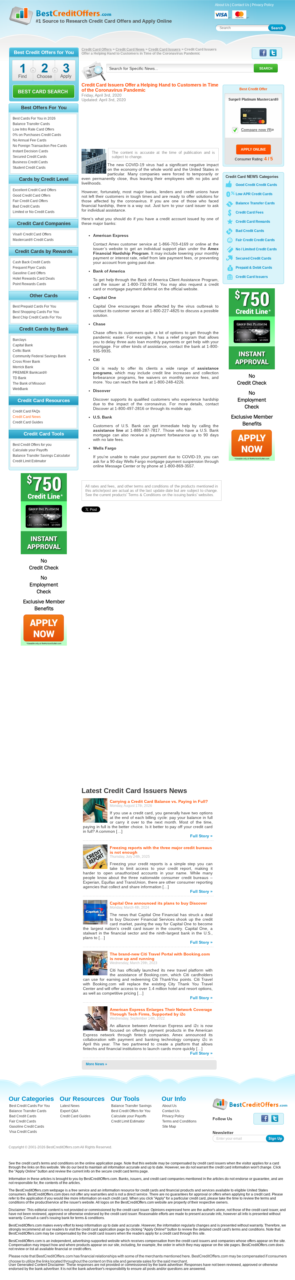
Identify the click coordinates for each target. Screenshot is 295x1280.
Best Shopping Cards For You (36, 312)
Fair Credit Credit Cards (255, 240)
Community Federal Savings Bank (39, 356)
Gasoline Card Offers (29, 273)
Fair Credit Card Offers (30, 201)
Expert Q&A (69, 1111)
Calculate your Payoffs (30, 450)
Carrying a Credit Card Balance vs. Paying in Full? (159, 801)
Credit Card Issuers (164, 49)
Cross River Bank (26, 362)
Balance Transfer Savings (131, 1106)
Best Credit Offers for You (130, 1111)
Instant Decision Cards (30, 151)
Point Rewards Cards (29, 284)
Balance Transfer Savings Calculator (41, 456)
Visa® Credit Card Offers (32, 234)
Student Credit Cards (29, 168)
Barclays (19, 340)
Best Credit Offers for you (32, 445)
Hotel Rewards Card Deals (34, 279)
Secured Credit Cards (30, 157)
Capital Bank (23, 345)
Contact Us (240, 5)
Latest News (70, 1106)
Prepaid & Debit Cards (254, 268)
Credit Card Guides (28, 422)
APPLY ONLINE (253, 149)
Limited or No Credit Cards (33, 212)
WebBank (20, 389)
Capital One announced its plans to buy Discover (158, 903)
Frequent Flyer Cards (29, 268)
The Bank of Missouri (29, 383)
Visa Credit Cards (23, 1132)
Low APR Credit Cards (254, 194)
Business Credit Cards (30, 162)
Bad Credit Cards (26, 206)
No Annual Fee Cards (29, 140)
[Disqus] (152, 629)
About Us (222, 5)
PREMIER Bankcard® (30, 373)
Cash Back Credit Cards (31, 262)
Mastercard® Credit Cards (33, 240)
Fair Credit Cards (22, 1121)
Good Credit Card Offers (31, 195)
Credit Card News (27, 417)
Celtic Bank (22, 351)
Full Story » (201, 836)
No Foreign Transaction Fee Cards (40, 146)
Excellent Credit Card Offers (34, 190)
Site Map (169, 1126)
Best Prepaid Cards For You (34, 306)
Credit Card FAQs (26, 411)
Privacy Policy (263, 5)
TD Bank (19, 378)
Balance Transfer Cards (31, 124)
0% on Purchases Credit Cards (37, 135)
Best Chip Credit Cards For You (37, 317)
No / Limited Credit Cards (256, 249)
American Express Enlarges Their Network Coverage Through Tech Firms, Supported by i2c (161, 1011)
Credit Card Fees (250, 212)
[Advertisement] (152, 124)
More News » (96, 1064)
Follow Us (222, 1118)
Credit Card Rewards (253, 222)
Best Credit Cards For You (29, 1106)
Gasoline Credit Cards (26, 1126)
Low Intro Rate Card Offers (33, 129)
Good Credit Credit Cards (256, 185)
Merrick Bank (23, 367)
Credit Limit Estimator (29, 461)
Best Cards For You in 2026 (34, 118)
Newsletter (223, 1132)
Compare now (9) (257, 129)
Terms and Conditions (179, 1121)
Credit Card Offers (97, 49)
